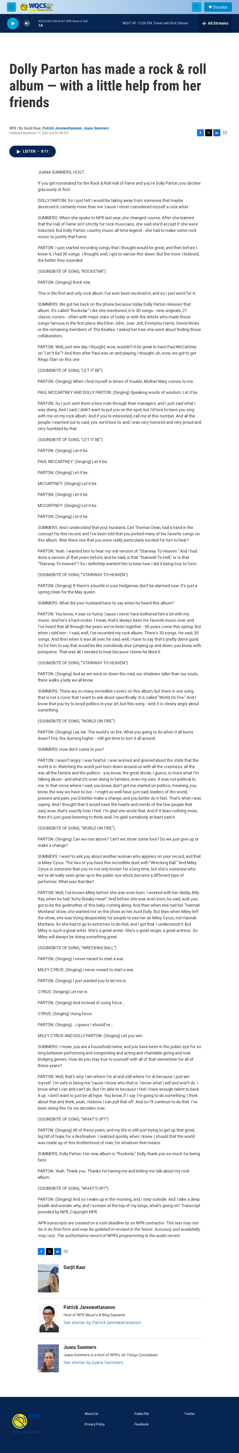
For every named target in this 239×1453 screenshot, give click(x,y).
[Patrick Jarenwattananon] (48, 1318)
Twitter (189, 1414)
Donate (220, 7)
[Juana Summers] (48, 1358)
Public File (141, 1414)
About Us (91, 1414)
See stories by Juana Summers (93, 1362)
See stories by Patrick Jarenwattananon (102, 1322)
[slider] (34, 23)
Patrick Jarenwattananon (62, 128)
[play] (13, 23)
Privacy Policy (95, 1424)
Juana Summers (96, 128)
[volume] (27, 23)
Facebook (141, 1424)
